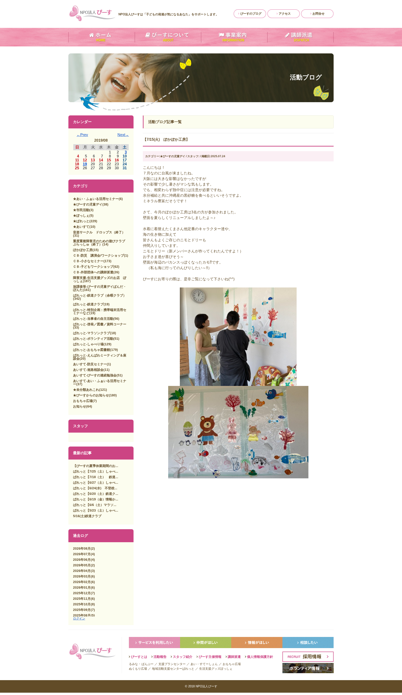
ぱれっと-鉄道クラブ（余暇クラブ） (99, 295)
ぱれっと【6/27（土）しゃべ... (95, 482)
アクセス (284, 13)
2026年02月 (82, 582)
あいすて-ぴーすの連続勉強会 (95, 375)
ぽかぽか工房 (83, 250)
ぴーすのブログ (250, 13)
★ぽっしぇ (81, 215)
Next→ (123, 135)
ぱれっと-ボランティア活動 (93, 338)
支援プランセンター (172, 664)
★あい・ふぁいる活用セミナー (96, 199)
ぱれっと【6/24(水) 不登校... (95, 488)
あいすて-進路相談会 (88, 370)
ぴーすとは (139, 657)
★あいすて (81, 226)
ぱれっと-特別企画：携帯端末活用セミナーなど (99, 311)
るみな (133, 664)
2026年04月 (82, 571)
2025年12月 (82, 593)
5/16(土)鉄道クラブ (87, 516)
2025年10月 (82, 604)
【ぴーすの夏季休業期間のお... (95, 466)
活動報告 (160, 657)
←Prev (82, 135)
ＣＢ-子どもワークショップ (93, 266)
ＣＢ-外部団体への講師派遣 (93, 272)
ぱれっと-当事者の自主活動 (93, 318)
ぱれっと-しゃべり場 (88, 344)
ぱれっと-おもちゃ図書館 (91, 350)
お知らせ (79, 406)
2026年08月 (82, 548)
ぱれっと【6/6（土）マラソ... (94, 505)
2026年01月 (82, 587)
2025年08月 (82, 615)
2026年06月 (82, 559)
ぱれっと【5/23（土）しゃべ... (95, 510)
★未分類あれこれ (86, 390)
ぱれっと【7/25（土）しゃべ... (95, 471)
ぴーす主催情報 (210, 657)
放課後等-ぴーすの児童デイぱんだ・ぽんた (99, 288)
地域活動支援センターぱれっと (173, 668)
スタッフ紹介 (182, 657)
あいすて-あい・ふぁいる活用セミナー (99, 382)
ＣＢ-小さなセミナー (88, 261)
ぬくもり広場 (138, 668)
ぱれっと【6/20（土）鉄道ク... (95, 494)
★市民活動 (81, 210)
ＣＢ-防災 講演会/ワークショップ (98, 255)
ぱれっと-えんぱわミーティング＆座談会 (99, 356)
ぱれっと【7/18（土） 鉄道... (95, 477)
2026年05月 (82, 565)
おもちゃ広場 (83, 401)
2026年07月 (82, 554)
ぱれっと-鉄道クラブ (88, 304)
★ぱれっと (81, 221)
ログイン (79, 618)
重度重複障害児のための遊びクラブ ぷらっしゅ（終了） (100, 242)
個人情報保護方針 (260, 657)
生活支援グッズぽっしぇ (215, 668)
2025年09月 (82, 610)
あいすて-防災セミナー (90, 364)
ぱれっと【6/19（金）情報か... (95, 499)
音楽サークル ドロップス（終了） (99, 232)
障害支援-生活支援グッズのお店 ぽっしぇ (99, 279)
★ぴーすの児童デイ (87, 204)
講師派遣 (234, 657)
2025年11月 (82, 598)
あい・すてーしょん (204, 664)
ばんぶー (147, 664)
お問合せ (318, 13)
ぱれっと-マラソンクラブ (91, 333)
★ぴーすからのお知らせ (91, 395)
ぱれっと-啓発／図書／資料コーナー (99, 324)
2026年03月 (82, 576)
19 (85, 164)
